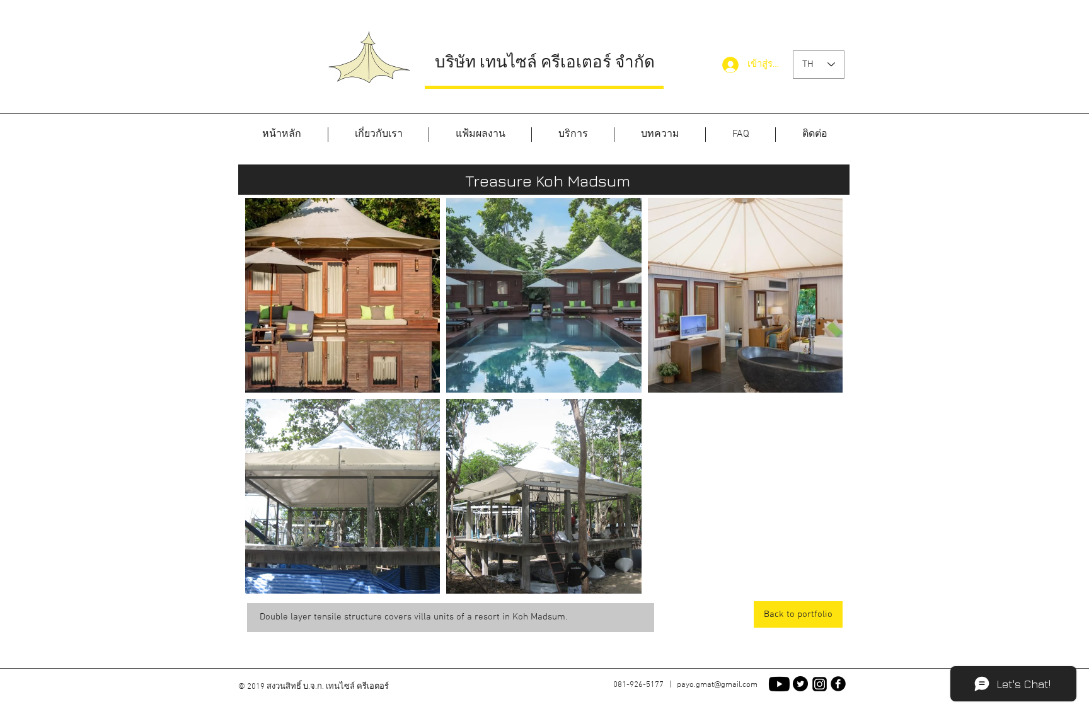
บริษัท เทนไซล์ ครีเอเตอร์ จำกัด (545, 61)
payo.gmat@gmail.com (717, 685)
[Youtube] (779, 684)
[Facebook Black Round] (838, 683)
